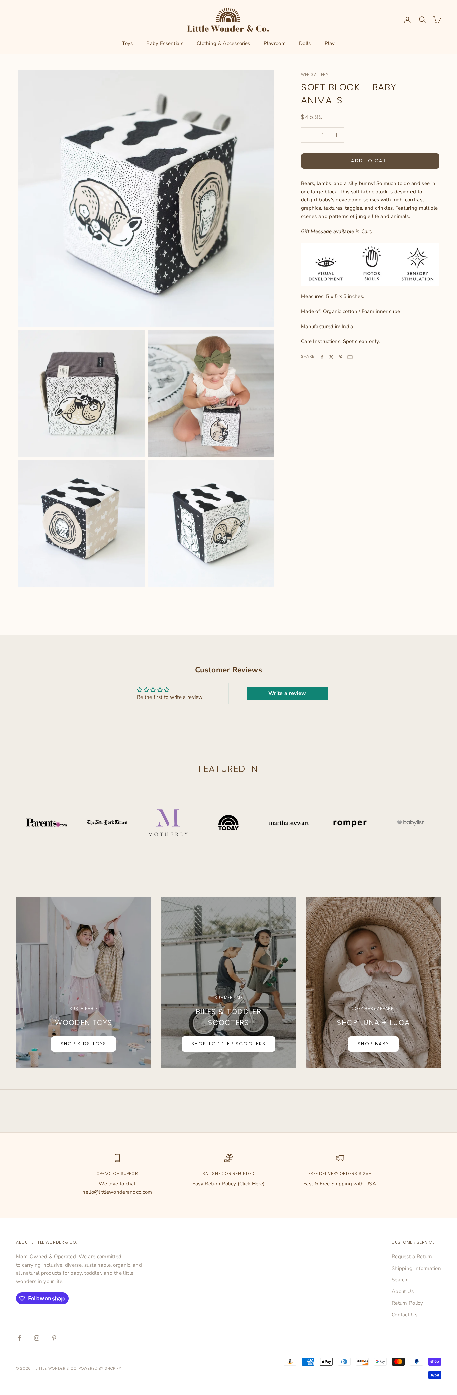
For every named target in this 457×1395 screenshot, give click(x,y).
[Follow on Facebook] (19, 1338)
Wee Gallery (315, 74)
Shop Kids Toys (83, 1043)
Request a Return (412, 1256)
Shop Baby (373, 1043)
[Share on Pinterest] (340, 357)
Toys (127, 43)
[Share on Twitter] (331, 357)
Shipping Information (416, 1268)
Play (330, 43)
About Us (403, 1291)
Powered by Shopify (100, 1368)
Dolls (305, 43)
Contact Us (404, 1314)
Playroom (275, 43)
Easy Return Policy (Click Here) (228, 1183)
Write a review (287, 693)
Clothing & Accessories (223, 43)
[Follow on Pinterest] (54, 1338)
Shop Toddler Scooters (228, 1043)
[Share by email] (350, 357)
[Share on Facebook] (322, 357)
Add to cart (370, 161)
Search (400, 1279)
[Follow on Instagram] (36, 1338)
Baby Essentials (164, 43)
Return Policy (407, 1303)
